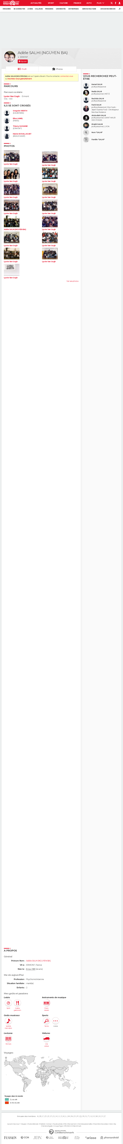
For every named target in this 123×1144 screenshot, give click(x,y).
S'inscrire (7, 9)
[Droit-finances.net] (50, 1137)
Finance (77, 3)
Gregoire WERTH (20, 111)
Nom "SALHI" (97, 132)
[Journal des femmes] (10, 1137)
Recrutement (72, 1124)
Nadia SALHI (97, 92)
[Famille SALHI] (86, 140)
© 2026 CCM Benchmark (73, 1126)
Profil (24, 69)
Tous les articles (57, 1124)
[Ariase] (91, 1137)
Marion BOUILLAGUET (22, 134)
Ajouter (24, 61)
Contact (49, 1124)
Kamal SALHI (97, 84)
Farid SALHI (96, 105)
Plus (99, 3)
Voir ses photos (72, 281)
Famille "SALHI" (98, 140)
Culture (64, 3)
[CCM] (24, 1137)
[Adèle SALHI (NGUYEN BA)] (10, 57)
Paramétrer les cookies (100, 1124)
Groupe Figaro (58, 1126)
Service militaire (89, 9)
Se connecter (19, 9)
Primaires (49, 9)
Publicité (42, 1124)
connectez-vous (66, 76)
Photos (59, 69)
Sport (51, 3)
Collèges (39, 9)
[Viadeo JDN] (77, 1137)
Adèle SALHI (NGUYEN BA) (15, 229)
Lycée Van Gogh (12, 96)
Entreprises (73, 9)
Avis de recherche (107, 9)
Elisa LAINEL (18, 118)
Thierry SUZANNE (20, 126)
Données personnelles (85, 1124)
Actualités (36, 3)
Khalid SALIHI (97, 124)
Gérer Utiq (112, 1124)
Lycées (30, 9)
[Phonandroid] (109, 1137)
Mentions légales (47, 1126)
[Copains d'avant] (63, 1137)
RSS (65, 1124)
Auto (89, 3)
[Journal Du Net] (37, 1137)
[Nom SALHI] (86, 133)
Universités (61, 9)
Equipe (24, 1124)
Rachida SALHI (98, 99)
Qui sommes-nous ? (13, 1124)
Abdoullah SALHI (99, 115)
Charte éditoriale (33, 1124)
